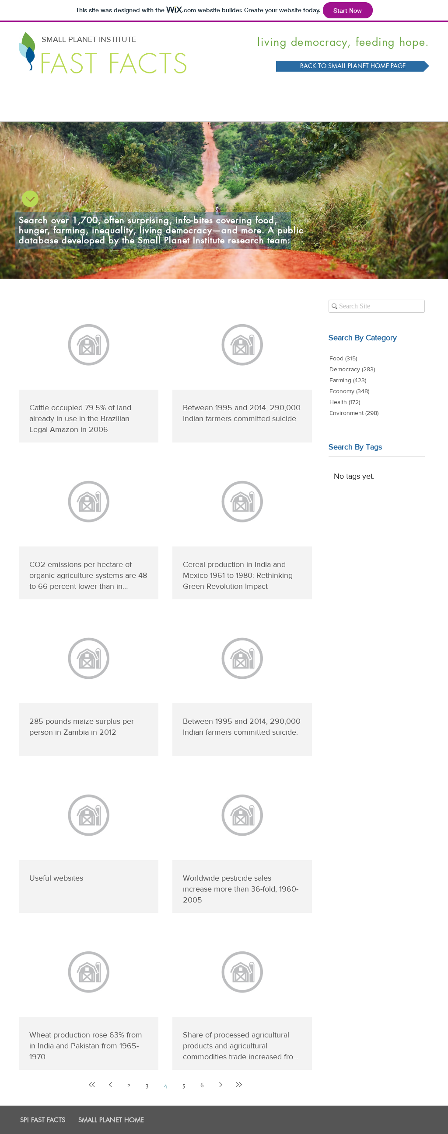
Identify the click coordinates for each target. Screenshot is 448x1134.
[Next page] (220, 1085)
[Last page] (239, 1085)
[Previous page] (110, 1085)
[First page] (92, 1085)
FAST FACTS (114, 64)
